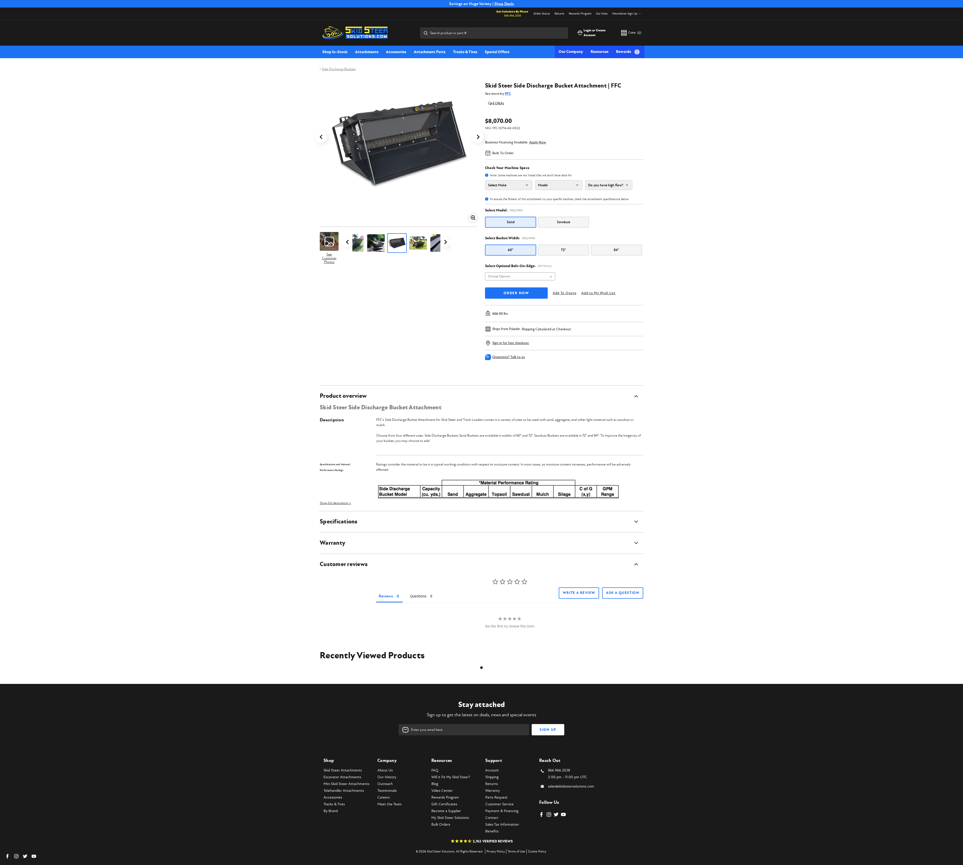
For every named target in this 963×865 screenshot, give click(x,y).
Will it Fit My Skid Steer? (450, 777)
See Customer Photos (329, 258)
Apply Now (537, 142)
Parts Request (496, 797)
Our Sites (602, 14)
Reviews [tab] (386, 596)
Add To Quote (564, 293)
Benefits (492, 831)
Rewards (623, 51)
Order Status (541, 14)
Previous (321, 137)
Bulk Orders (440, 824)
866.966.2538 (512, 16)
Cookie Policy (537, 851)
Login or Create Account (595, 32)
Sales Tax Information (502, 824)
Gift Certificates (444, 804)
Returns (559, 14)
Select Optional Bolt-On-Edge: (518, 266)
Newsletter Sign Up (624, 14)
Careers (383, 797)
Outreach (385, 783)
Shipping (492, 777)
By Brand (331, 811)
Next (478, 137)
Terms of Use (516, 851)
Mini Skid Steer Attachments (346, 783)
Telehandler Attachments (344, 790)
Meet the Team (389, 804)
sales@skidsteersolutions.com (571, 786)
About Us (385, 770)
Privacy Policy (496, 851)
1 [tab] (481, 667)
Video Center (442, 790)
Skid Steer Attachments (343, 770)
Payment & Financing (501, 811)
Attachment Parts (429, 51)
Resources (599, 51)
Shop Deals (504, 3)
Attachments (366, 51)
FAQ (434, 770)
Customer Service (499, 804)
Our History (386, 777)
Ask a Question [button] (622, 593)
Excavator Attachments (342, 777)
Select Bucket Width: (510, 238)
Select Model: (504, 210)
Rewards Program (580, 14)
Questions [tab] (418, 596)
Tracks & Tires (465, 51)
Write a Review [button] (579, 593)
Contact (491, 817)
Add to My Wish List (598, 293)
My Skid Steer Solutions (450, 817)
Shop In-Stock (335, 51)
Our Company (570, 51)
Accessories (396, 51)
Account (492, 770)
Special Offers (497, 51)
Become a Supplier (446, 811)
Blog (434, 783)
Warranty (492, 790)
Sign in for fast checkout (510, 343)
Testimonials (387, 790)
